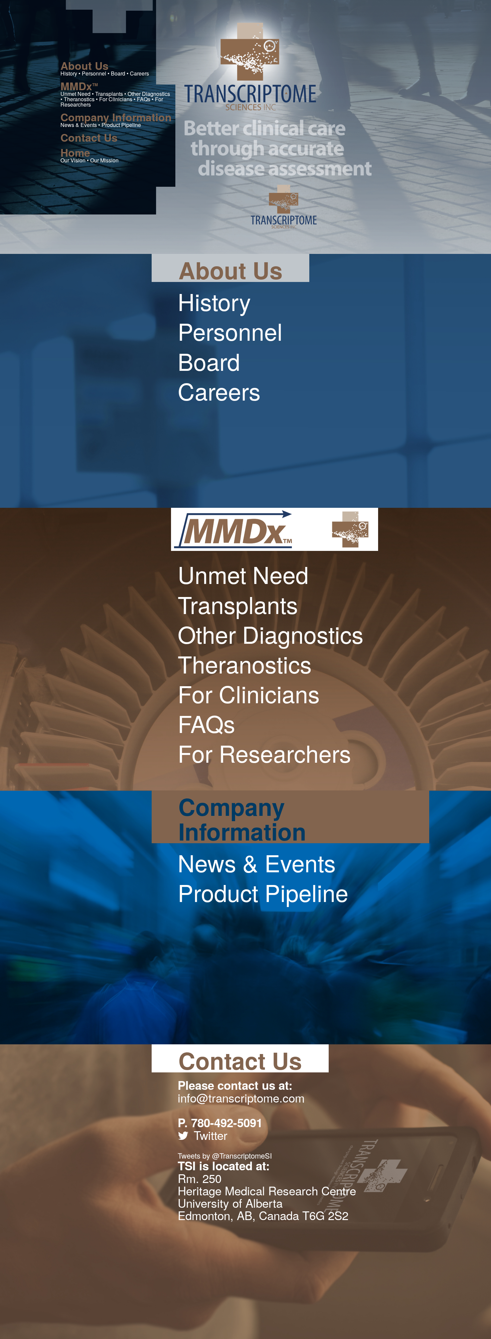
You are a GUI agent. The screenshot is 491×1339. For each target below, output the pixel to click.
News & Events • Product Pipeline (116, 120)
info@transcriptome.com (241, 1097)
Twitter (210, 1135)
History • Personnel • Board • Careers (104, 68)
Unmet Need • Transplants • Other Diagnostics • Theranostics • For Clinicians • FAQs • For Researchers (115, 94)
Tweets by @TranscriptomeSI (225, 1155)
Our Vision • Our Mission (89, 155)
